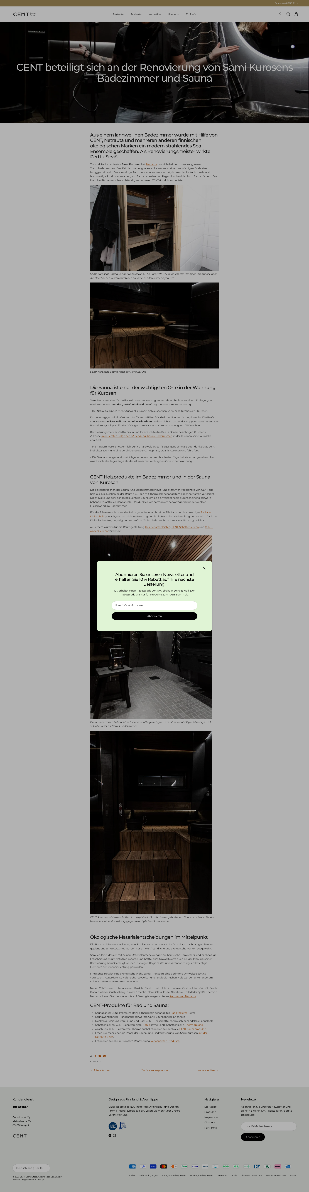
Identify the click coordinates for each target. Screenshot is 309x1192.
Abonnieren (154, 616)
